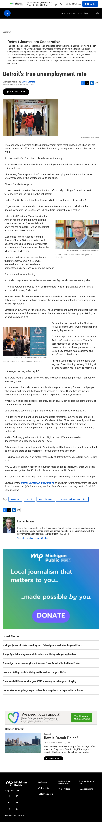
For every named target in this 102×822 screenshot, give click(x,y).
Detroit (29, 499)
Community (48, 734)
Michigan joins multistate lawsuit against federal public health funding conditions (42, 645)
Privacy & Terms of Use (87, 782)
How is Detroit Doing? (61, 738)
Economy (7, 32)
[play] (7, 13)
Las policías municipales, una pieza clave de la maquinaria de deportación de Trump (43, 690)
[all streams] (98, 13)
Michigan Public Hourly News (64, 782)
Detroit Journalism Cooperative (33, 42)
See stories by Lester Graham (33, 538)
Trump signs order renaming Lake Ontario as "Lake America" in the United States (41, 663)
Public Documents (45, 794)
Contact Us (42, 782)
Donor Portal (73, 4)
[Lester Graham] (9, 525)
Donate (91, 4)
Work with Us (43, 788)
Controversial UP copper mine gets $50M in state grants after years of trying (39, 681)
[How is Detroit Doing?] (23, 743)
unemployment (45, 499)
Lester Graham (28, 81)
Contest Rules (64, 789)
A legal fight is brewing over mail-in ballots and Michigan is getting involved (39, 654)
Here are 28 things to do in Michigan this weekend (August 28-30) (34, 672)
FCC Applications (86, 789)
